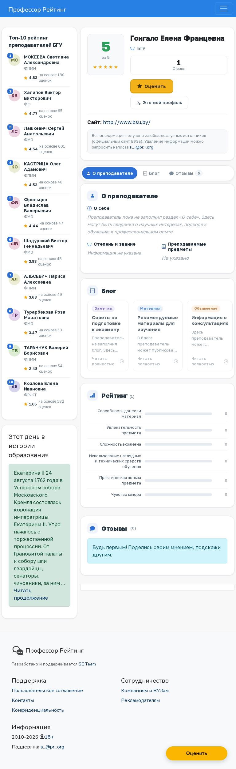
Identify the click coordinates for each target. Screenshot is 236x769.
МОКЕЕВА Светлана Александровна (46, 59)
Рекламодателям (140, 700)
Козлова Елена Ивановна (41, 386)
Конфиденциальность (38, 710)
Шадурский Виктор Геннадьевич (45, 243)
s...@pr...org (141, 147)
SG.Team (87, 664)
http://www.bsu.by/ (127, 122)
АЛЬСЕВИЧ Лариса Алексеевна (44, 278)
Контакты (23, 700)
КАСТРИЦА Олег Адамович (42, 166)
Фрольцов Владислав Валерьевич (37, 205)
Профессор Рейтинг (37, 10)
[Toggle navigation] (223, 8)
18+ (49, 737)
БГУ (141, 48)
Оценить (155, 86)
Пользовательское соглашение (47, 690)
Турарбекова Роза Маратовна (44, 314)
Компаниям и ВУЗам (145, 690)
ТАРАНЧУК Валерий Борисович (46, 350)
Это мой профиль (162, 102)
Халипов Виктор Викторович (42, 95)
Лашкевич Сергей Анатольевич (44, 131)
